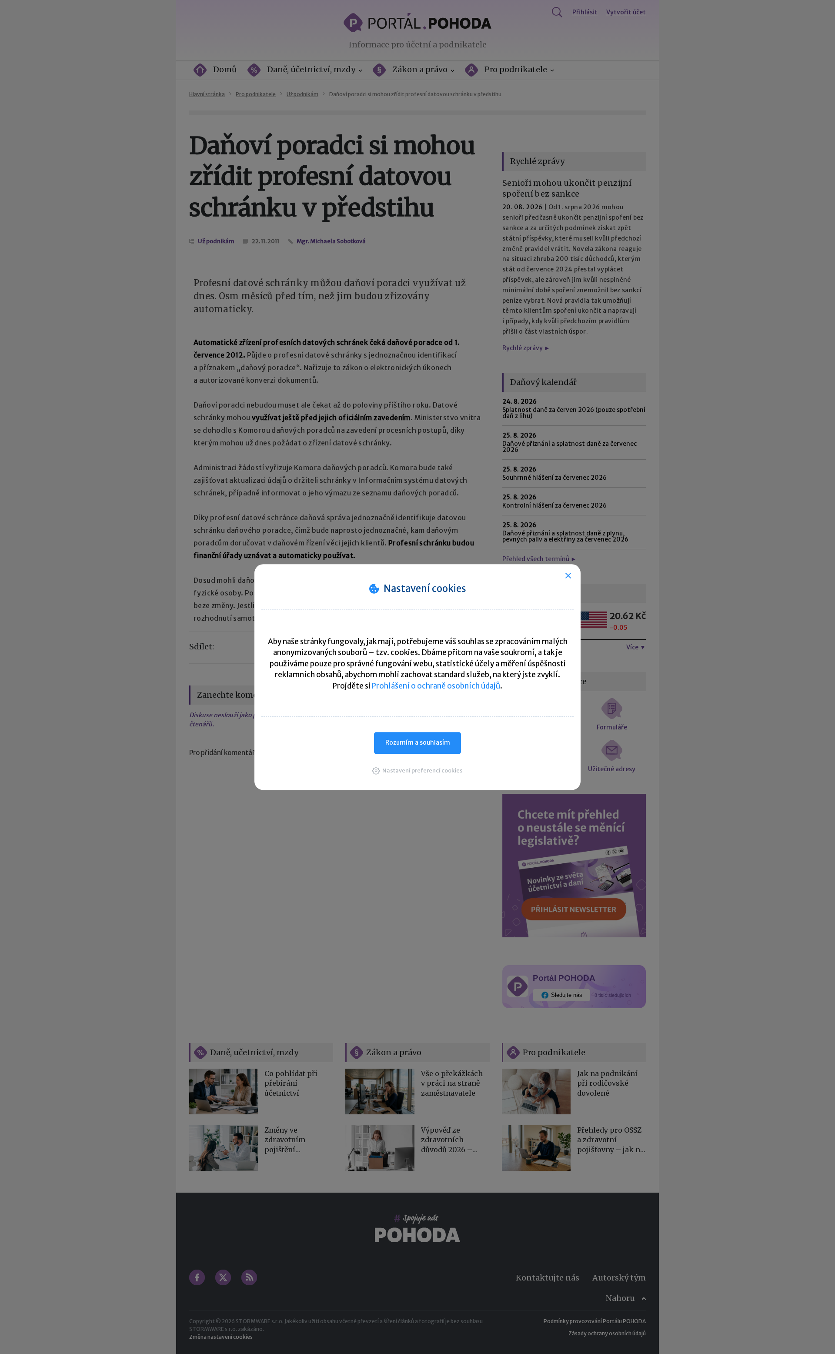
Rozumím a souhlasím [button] (417, 742)
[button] (417, 770)
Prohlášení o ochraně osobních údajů (436, 686)
